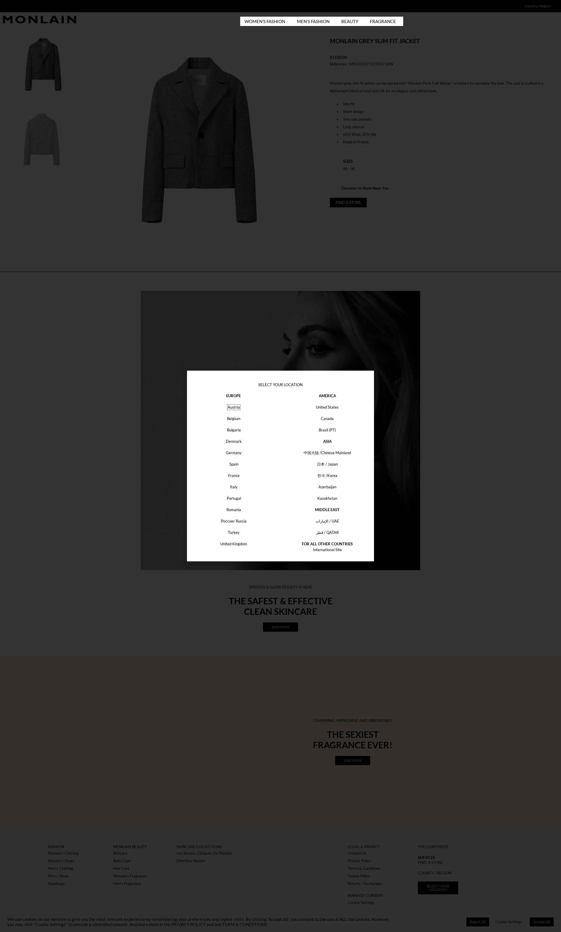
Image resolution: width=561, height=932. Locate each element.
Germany (234, 452)
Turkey (234, 532)
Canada (327, 418)
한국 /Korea (327, 475)
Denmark (234, 441)
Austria (234, 407)
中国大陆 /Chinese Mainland (327, 452)
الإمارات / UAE (327, 521)
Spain (233, 464)
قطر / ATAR (327, 532)
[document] (280, 466)
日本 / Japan (327, 464)
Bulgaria (234, 430)
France (234, 475)
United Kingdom (233, 544)
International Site (327, 549)
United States (327, 407)
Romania (233, 509)
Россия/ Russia (234, 521)
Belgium (233, 418)
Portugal (234, 498)
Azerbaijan (327, 487)
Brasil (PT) (327, 430)
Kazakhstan (327, 498)
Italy (234, 487)
